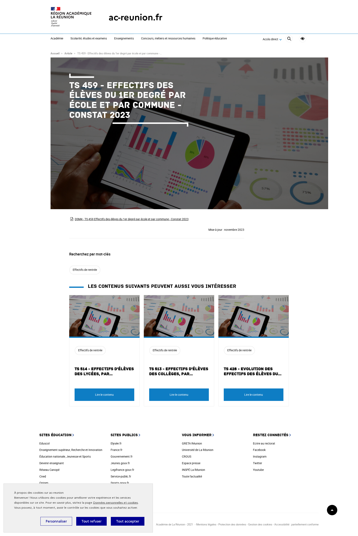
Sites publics (124, 435)
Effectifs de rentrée (85, 270)
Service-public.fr (121, 476)
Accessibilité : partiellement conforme (296, 524)
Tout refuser (91, 521)
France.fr (116, 450)
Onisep (43, 483)
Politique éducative (215, 38)
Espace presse (191, 463)
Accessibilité (302, 38)
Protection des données (232, 524)
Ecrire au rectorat (264, 443)
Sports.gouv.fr (120, 483)
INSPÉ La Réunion (193, 470)
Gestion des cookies (260, 524)
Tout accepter (127, 521)
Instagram (259, 456)
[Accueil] (71, 17)
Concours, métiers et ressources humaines (168, 38)
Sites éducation (55, 435)
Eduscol (44, 443)
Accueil (55, 53)
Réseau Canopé (49, 470)
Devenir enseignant (51, 463)
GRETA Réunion (192, 443)
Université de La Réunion (197, 450)
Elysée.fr (116, 443)
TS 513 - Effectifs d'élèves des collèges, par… (178, 371)
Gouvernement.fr (122, 456)
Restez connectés (270, 435)
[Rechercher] (289, 39)
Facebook (259, 450)
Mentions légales (206, 524)
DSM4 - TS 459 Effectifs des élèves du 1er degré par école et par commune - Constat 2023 (132, 219)
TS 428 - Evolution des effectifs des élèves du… (253, 371)
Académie (57, 38)
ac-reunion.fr (135, 17)
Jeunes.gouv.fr (120, 463)
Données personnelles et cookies (115, 503)
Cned (42, 476)
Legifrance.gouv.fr (122, 470)
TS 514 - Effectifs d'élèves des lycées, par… (104, 371)
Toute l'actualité (192, 476)
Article (68, 53)
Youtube (258, 470)
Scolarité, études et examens (88, 38)
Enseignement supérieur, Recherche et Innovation (70, 450)
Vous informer (197, 435)
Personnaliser (56, 521)
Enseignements (124, 38)
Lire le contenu (104, 395)
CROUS (186, 456)
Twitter (257, 463)
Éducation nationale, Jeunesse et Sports (65, 456)
